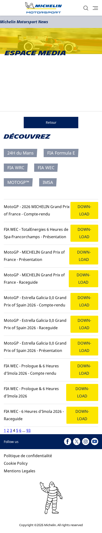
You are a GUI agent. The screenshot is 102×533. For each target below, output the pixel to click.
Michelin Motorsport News (24, 21)
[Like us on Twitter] (76, 441)
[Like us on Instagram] (85, 441)
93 (28, 430)
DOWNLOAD (84, 210)
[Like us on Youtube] (94, 441)
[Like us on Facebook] (67, 441)
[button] (86, 8)
